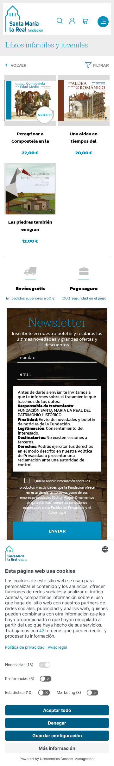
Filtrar (101, 65)
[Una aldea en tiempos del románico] (83, 100)
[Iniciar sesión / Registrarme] (72, 21)
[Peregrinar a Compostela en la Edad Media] (30, 100)
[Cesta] (85, 21)
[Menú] (103, 21)
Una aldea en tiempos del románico (84, 137)
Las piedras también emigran (30, 225)
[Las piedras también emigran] (30, 188)
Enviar (57, 530)
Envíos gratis (30, 288)
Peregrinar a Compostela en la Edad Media (30, 137)
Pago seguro (84, 288)
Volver (18, 65)
